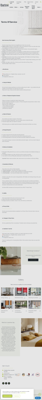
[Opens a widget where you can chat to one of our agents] (38, 398)
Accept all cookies (7, 396)
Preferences (16, 396)
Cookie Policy (23, 392)
